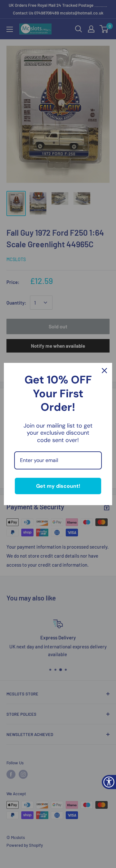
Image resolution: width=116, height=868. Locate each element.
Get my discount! (58, 486)
